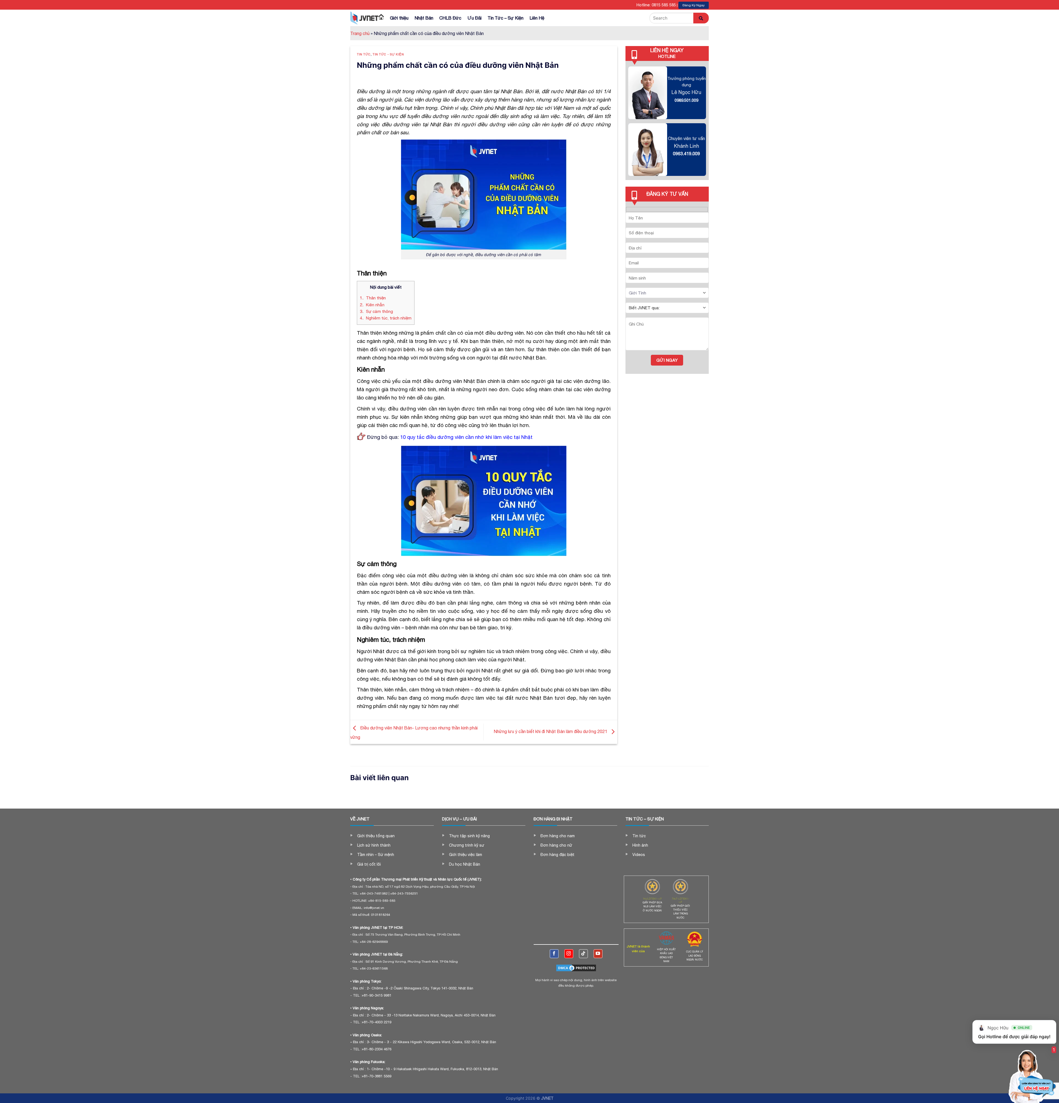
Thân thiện (373, 298)
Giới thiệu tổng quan (376, 836)
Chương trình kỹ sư (466, 845)
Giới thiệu (399, 17)
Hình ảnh (640, 845)
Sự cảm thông (376, 311)
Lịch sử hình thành (374, 845)
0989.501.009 (686, 100)
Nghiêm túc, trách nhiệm (385, 318)
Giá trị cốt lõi (369, 864)
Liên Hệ (537, 17)
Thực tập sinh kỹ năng (469, 836)
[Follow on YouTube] (598, 953)
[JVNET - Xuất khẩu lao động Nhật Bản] (364, 18)
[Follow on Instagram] (568, 953)
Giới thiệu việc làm (465, 854)
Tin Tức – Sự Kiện (505, 17)
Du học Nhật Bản (464, 864)
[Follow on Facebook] (554, 953)
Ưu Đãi (474, 17)
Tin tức (364, 54)
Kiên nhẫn (372, 304)
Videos (638, 854)
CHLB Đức (450, 17)
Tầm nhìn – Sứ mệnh (375, 854)
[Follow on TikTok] (583, 953)
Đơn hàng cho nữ (556, 845)
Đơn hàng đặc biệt (557, 854)
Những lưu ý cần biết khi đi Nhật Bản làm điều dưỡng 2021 (551, 731)
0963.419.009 (686, 153)
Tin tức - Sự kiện (388, 54)
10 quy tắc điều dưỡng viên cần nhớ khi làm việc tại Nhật (466, 437)
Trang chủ (360, 33)
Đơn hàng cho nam (558, 836)
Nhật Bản (423, 17)
